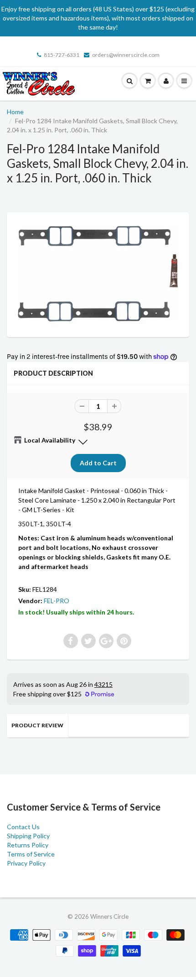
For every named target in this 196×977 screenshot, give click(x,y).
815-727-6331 (61, 54)
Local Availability (49, 440)
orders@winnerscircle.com (126, 54)
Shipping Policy (28, 836)
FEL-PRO (56, 600)
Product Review (37, 725)
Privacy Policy (26, 863)
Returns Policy (27, 845)
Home (15, 112)
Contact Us (23, 827)
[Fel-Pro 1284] (98, 274)
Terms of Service (31, 854)
